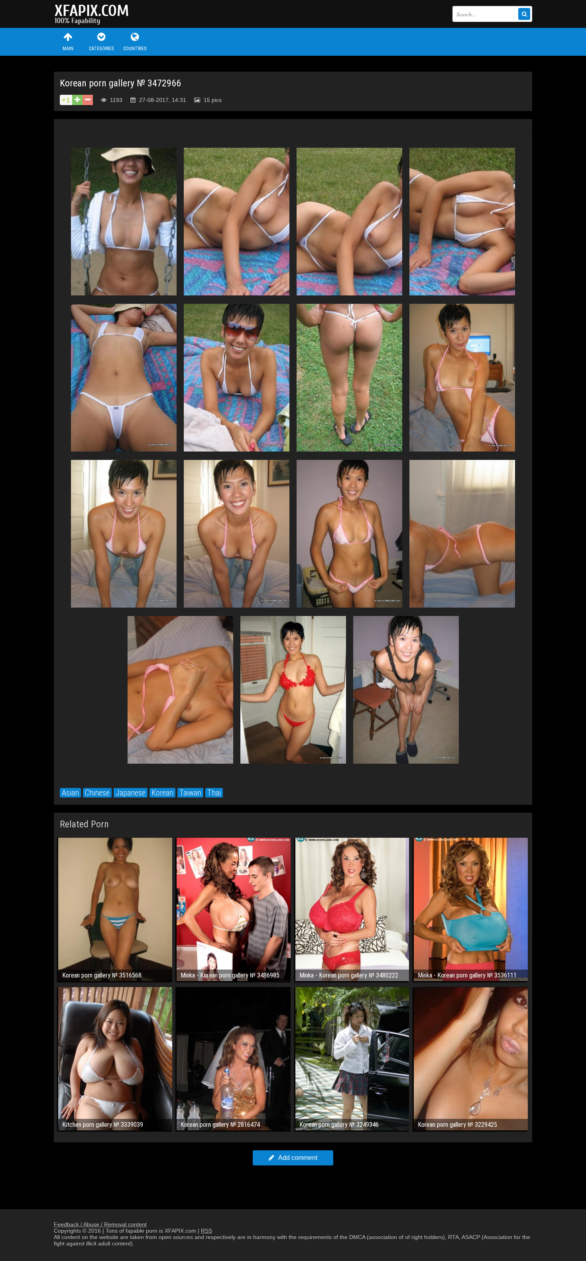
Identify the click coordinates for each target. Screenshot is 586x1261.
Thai (214, 793)
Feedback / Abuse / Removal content (100, 1224)
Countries (134, 48)
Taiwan (190, 793)
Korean (162, 793)
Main (68, 48)
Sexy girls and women (94, 14)
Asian (70, 793)
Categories (101, 48)
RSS (206, 1231)
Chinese (97, 793)
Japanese (131, 793)
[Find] (524, 14)
